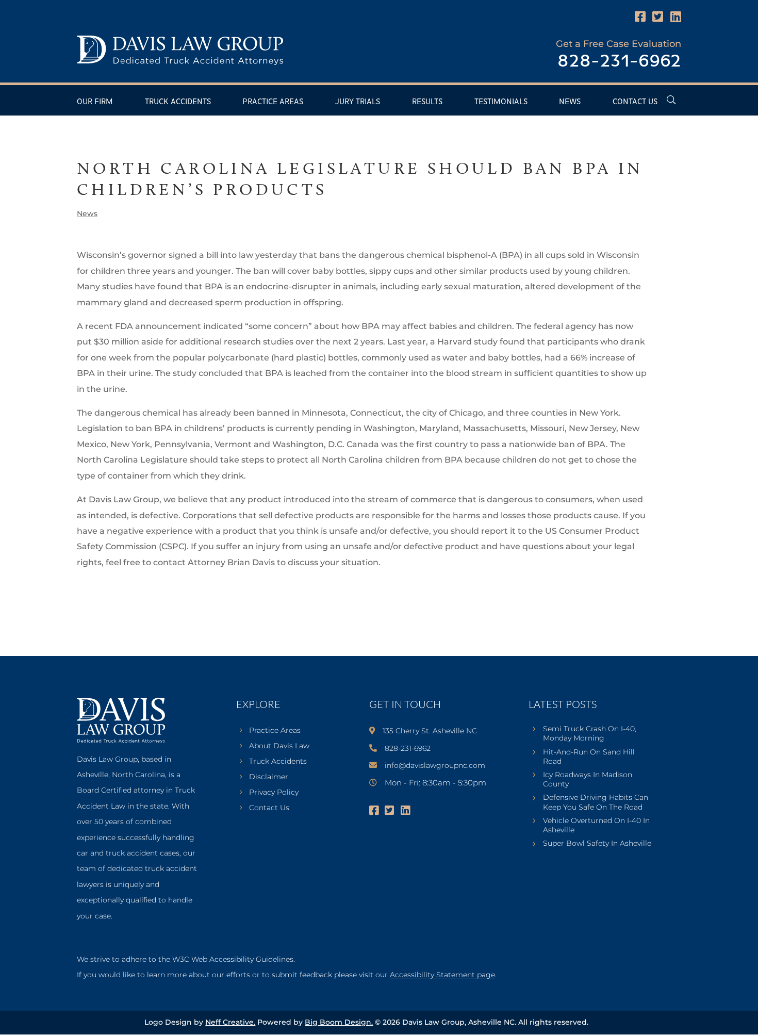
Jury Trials (357, 102)
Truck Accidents (178, 102)
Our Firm (95, 102)
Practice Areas (272, 102)
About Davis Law (279, 746)
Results (427, 102)
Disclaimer (268, 777)
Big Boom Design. (339, 1022)
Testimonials (501, 102)
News (570, 102)
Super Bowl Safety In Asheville (597, 843)
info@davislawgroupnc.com (435, 765)
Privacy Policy (274, 792)
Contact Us (635, 102)
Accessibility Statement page (442, 974)
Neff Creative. (230, 1022)
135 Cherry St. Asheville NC (430, 730)
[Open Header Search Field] (671, 99)
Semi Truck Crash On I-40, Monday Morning (589, 733)
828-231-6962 (619, 62)
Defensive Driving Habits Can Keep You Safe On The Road (595, 802)
